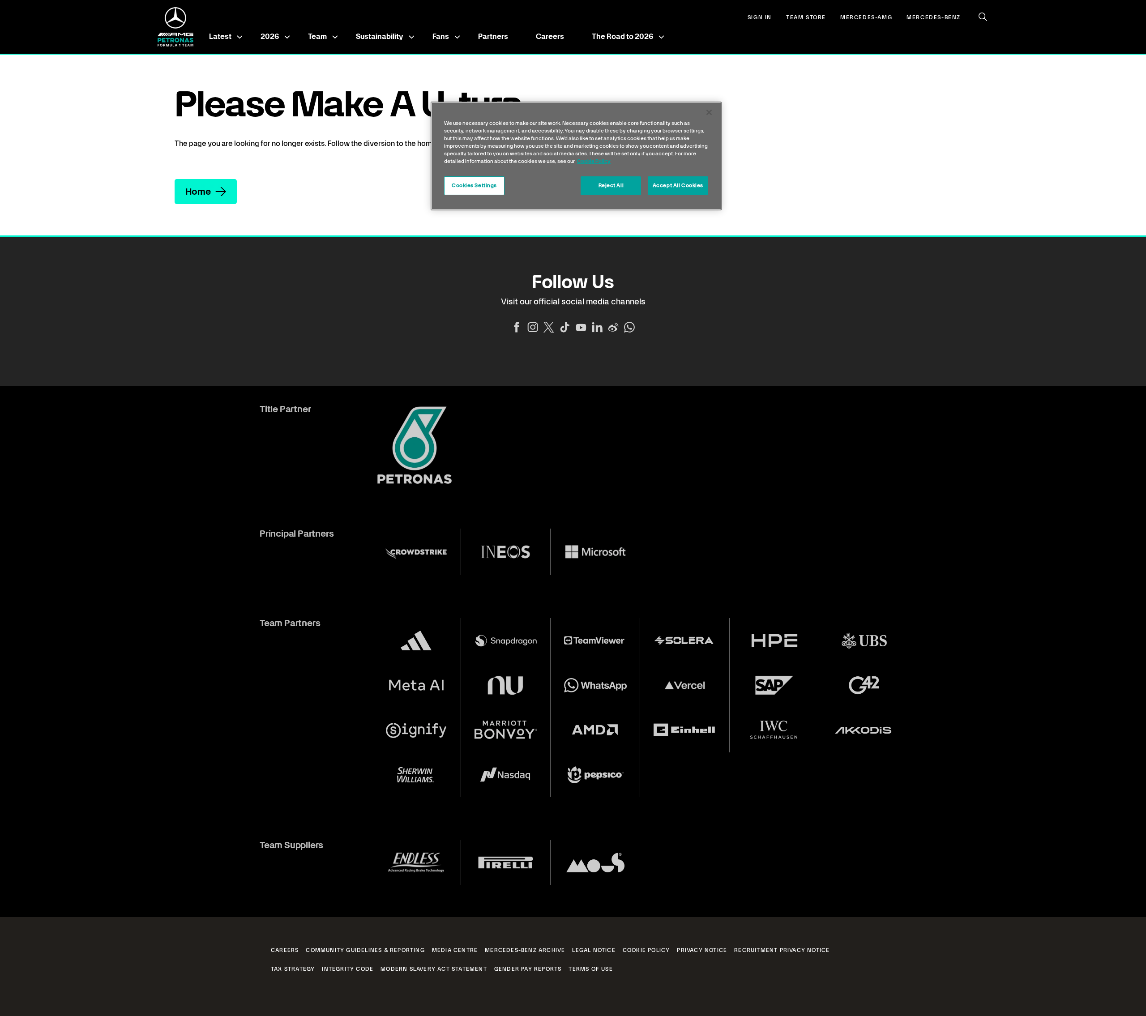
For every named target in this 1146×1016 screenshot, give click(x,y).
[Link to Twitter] (548, 327)
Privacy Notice (702, 950)
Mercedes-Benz (934, 18)
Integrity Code (347, 969)
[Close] (709, 112)
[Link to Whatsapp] (629, 327)
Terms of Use (590, 969)
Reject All (611, 185)
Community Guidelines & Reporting (365, 950)
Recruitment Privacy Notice (782, 950)
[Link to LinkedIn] (597, 327)
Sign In (760, 18)
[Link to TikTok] (565, 327)
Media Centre (455, 950)
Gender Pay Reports (528, 969)
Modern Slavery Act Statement (434, 969)
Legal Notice (593, 950)
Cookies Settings (474, 185)
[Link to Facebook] (516, 327)
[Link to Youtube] (581, 327)
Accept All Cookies (678, 185)
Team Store (806, 18)
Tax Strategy (293, 969)
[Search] (983, 17)
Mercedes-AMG (866, 18)
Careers (550, 36)
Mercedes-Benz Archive (525, 950)
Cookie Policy (646, 950)
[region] (576, 156)
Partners (493, 36)
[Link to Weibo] (613, 327)
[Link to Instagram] (532, 327)
